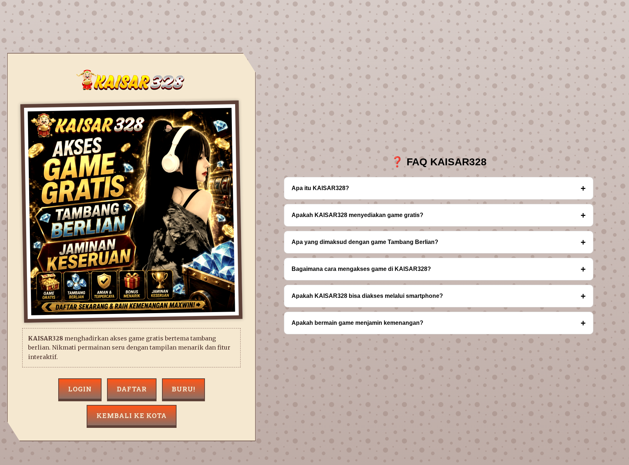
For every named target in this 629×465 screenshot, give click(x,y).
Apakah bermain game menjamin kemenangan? (439, 323)
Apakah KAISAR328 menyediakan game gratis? (439, 215)
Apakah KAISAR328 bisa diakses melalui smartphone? (439, 296)
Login (80, 389)
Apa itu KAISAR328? (439, 188)
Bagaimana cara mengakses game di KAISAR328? (439, 269)
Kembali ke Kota (131, 415)
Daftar (132, 389)
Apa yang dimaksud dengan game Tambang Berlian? (439, 242)
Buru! (183, 389)
